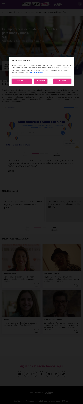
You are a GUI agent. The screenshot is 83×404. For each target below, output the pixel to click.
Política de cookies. (37, 73)
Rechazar (41, 81)
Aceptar (62, 81)
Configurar (22, 81)
